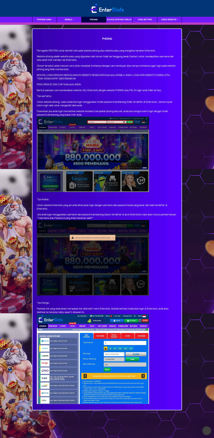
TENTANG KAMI (44, 20)
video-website (168, 20)
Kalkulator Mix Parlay (119, 20)
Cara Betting (145, 20)
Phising (94, 20)
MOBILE (68, 20)
